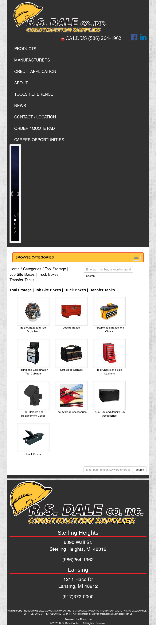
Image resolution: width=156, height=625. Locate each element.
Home (15, 268)
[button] (12, 193)
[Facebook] (134, 39)
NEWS (20, 105)
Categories (32, 268)
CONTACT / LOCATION (35, 117)
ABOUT (21, 82)
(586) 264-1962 (104, 38)
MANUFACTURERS (32, 60)
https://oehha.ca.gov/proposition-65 (116, 613)
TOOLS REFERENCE (33, 94)
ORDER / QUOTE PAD (34, 128)
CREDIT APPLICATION (35, 71)
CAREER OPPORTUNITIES (39, 139)
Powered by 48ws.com (78, 619)
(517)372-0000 (78, 596)
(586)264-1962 (78, 559)
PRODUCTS (25, 48)
